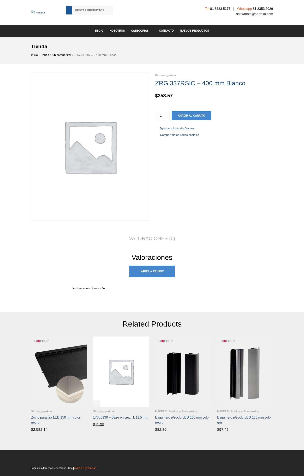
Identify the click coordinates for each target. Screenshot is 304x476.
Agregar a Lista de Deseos (176, 128)
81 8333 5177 (220, 9)
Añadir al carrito (191, 115)
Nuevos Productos (194, 30)
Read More (42, 429)
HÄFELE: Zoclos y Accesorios (176, 411)
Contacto (166, 30)
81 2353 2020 (263, 9)
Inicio (99, 30)
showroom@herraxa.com (254, 14)
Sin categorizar (61, 54)
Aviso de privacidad (85, 468)
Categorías (140, 30)
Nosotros (117, 30)
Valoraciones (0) (152, 238)
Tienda (44, 54)
